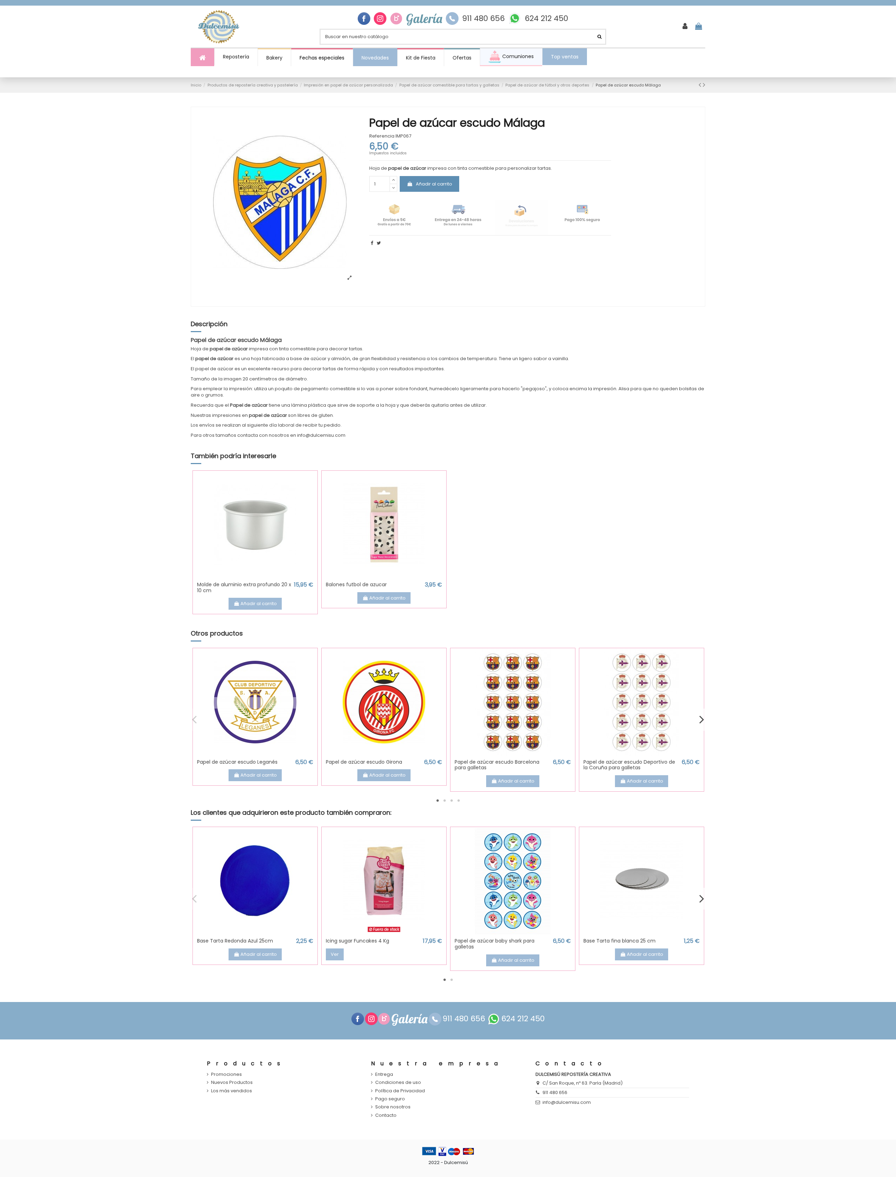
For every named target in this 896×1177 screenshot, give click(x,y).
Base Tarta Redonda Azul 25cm (235, 940)
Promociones (226, 1074)
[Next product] (704, 85)
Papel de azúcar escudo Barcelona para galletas (497, 764)
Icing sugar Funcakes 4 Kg (357, 940)
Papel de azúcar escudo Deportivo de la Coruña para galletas (629, 764)
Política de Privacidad (400, 1091)
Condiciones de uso (398, 1082)
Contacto (386, 1115)
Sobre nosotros (393, 1107)
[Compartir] (372, 243)
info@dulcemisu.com (566, 1102)
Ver (335, 954)
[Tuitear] (379, 243)
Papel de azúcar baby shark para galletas (494, 943)
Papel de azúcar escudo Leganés (237, 761)
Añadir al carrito (434, 184)
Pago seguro (390, 1099)
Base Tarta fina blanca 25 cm (619, 940)
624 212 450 (546, 18)
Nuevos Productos (232, 1082)
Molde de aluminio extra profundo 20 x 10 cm (244, 587)
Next (701, 719)
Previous (194, 719)
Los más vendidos (231, 1091)
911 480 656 (483, 18)
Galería (424, 18)
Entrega (384, 1074)
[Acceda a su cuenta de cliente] (685, 26)
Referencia (381, 136)
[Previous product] (701, 85)
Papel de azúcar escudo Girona (364, 761)
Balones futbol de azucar (356, 584)
